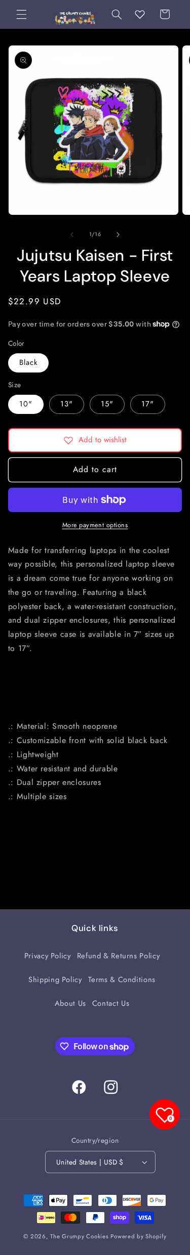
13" (66, 403)
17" (147, 403)
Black (28, 362)
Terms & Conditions (122, 979)
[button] (21, 14)
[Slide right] (118, 234)
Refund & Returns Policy (118, 955)
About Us (70, 1003)
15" (107, 403)
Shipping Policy (55, 979)
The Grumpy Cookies (79, 1236)
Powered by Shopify (138, 1236)
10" (25, 403)
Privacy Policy (47, 955)
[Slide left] (72, 234)
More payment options (95, 525)
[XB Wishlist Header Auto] (140, 14)
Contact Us (110, 1003)
